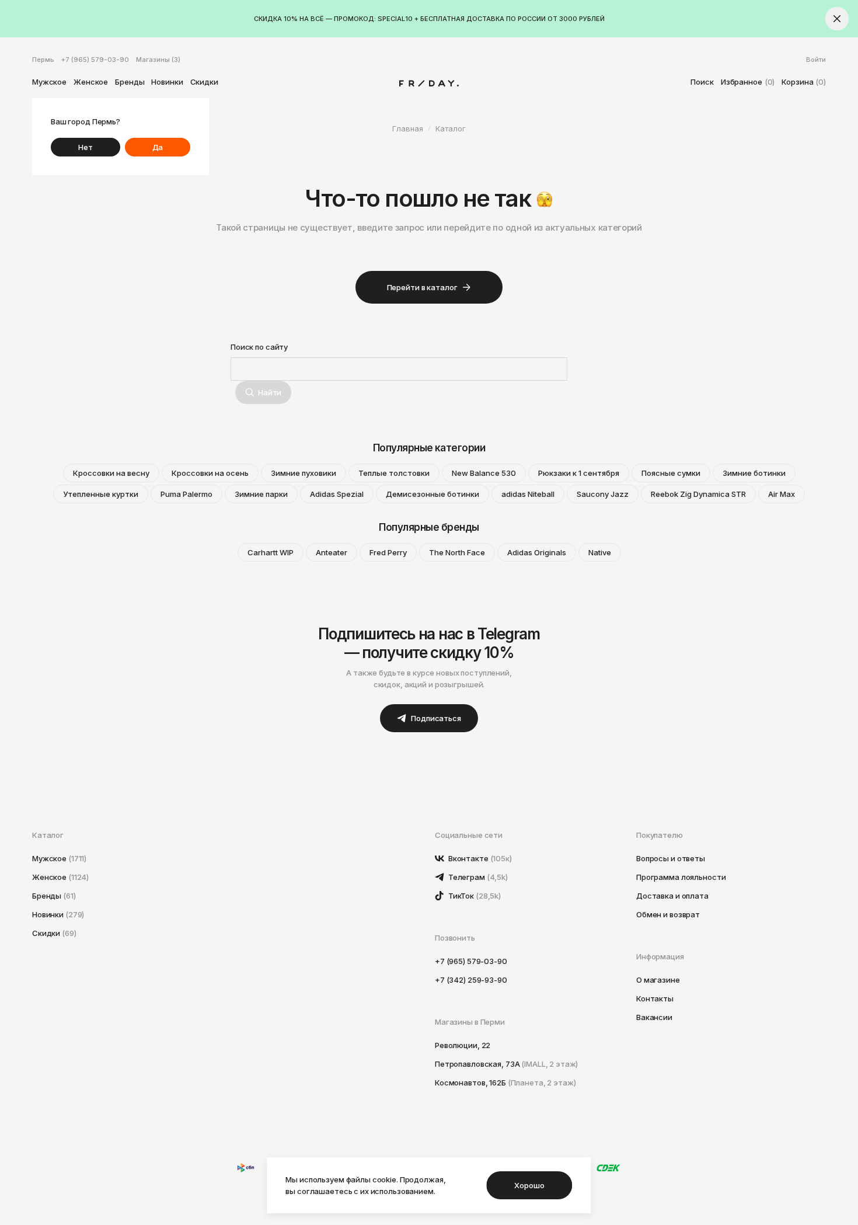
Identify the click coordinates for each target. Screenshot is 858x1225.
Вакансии (654, 1017)
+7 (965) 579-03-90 (95, 59)
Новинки (167, 81)
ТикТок (474, 895)
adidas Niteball (527, 494)
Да (157, 147)
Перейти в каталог (422, 287)
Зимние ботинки (754, 473)
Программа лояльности (681, 877)
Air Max (781, 494)
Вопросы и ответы (670, 858)
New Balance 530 (484, 473)
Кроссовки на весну (111, 473)
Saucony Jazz (603, 494)
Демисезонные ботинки (432, 494)
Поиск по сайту (259, 347)
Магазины (158, 59)
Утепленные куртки (100, 494)
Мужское (49, 81)
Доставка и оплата (672, 895)
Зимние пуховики (303, 473)
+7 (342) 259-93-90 (471, 979)
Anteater (331, 552)
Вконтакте (479, 858)
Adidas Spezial (337, 494)
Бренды (129, 81)
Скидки (204, 81)
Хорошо (529, 1185)
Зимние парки (261, 494)
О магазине (658, 979)
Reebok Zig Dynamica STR (698, 494)
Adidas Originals (536, 552)
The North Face (457, 552)
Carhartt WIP (270, 552)
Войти (816, 59)
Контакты (655, 998)
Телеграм (477, 877)
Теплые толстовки (394, 473)
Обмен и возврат (668, 914)
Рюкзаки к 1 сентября (578, 473)
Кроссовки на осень (210, 473)
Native (599, 552)
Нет (85, 147)
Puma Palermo (186, 494)
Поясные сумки (670, 473)
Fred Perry (388, 552)
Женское (91, 81)
